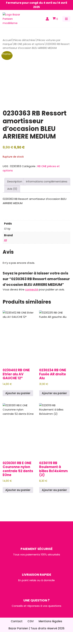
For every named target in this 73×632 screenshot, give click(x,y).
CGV (30, 621)
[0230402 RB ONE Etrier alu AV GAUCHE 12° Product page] (18, 337)
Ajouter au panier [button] (17, 393)
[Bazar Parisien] (13, 18)
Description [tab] (14, 181)
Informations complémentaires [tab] (46, 181)
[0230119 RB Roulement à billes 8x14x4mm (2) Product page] (55, 430)
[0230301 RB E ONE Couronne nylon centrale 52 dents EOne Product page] (18, 430)
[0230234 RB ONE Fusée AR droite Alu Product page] (55, 337)
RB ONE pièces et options (29, 44)
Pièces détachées (24, 40)
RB (5, 240)
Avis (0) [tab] (12, 189)
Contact (17, 621)
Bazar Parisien (18, 628)
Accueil (7, 40)
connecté (31, 289)
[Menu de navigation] (66, 19)
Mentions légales (50, 621)
